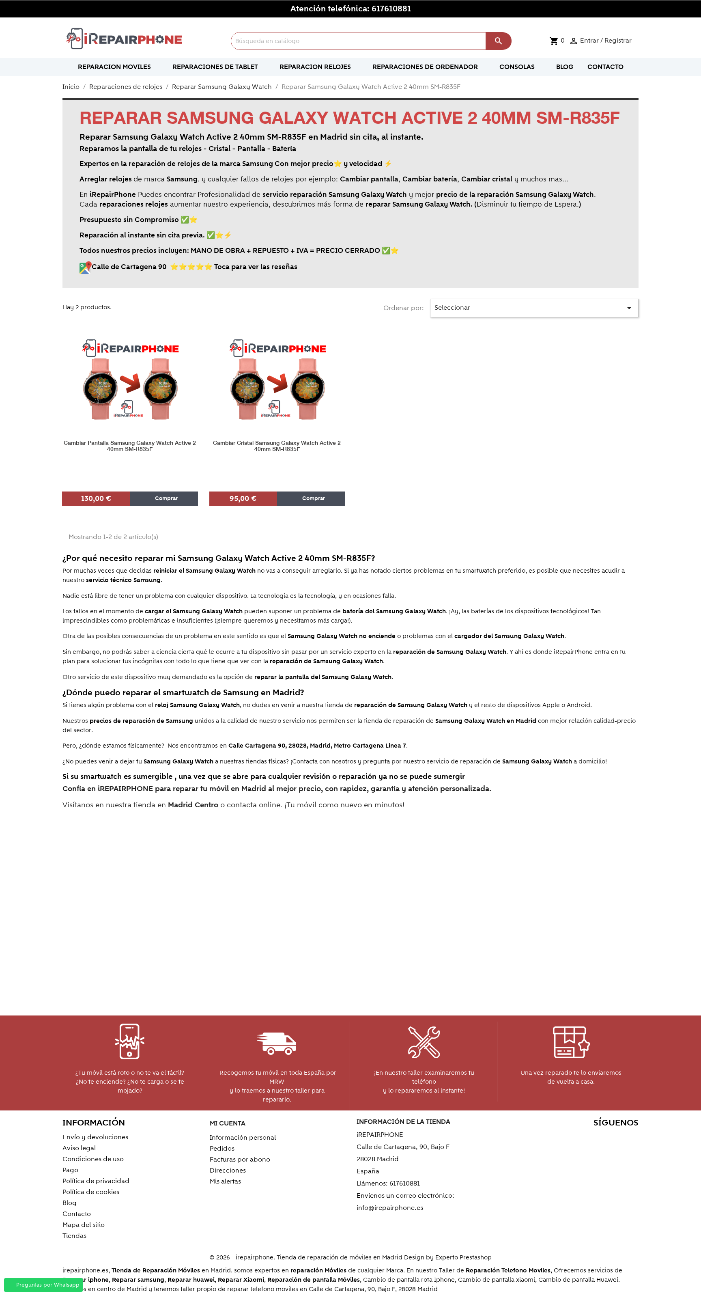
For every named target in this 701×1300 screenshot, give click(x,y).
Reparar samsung (138, 1280)
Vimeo (612, 1139)
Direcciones (228, 1170)
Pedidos (222, 1148)
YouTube (577, 1139)
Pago (70, 1170)
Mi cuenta (227, 1123)
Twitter (560, 1139)
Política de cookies (90, 1192)
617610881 (391, 9)
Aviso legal (79, 1148)
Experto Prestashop (463, 1257)
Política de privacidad (95, 1181)
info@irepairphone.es (390, 1207)
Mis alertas (225, 1181)
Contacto (76, 1213)
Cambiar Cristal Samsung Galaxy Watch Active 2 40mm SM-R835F (277, 446)
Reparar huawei (191, 1280)
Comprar (166, 498)
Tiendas (74, 1235)
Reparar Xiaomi (241, 1280)
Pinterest (595, 1139)
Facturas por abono (240, 1159)
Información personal (243, 1137)
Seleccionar (534, 308)
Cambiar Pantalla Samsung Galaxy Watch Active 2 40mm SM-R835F (130, 446)
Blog (69, 1203)
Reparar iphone (85, 1280)
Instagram (630, 1139)
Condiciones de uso (93, 1159)
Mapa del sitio (83, 1224)
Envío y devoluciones (95, 1137)
